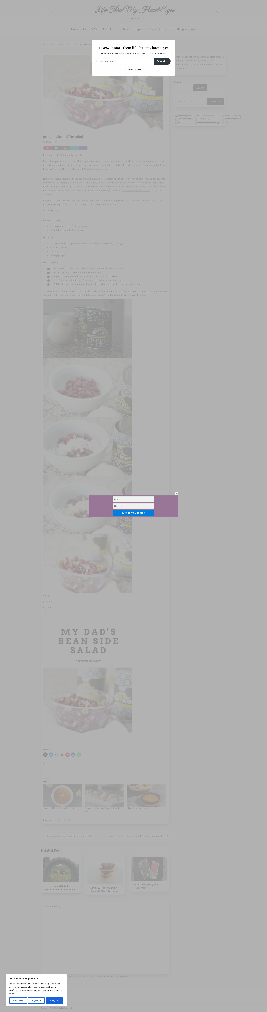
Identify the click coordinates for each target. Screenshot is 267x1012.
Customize (18, 1000)
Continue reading (133, 69)
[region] (36, 990)
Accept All (54, 1000)
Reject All (36, 1000)
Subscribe (162, 61)
